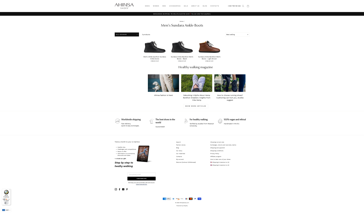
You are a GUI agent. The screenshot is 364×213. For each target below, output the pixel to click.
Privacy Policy (214, 153)
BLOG (205, 6)
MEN (164, 6)
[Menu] (9, 190)
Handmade (228, 124)
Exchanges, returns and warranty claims (223, 145)
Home (181, 21)
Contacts (179, 156)
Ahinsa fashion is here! (163, 95)
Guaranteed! (160, 127)
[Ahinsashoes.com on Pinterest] (127, 189)
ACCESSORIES (175, 6)
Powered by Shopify (182, 205)
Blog (177, 148)
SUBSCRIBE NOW (141, 178)
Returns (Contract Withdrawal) (186, 162)
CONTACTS (214, 6)
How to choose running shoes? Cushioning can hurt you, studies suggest (230, 97)
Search (178, 142)
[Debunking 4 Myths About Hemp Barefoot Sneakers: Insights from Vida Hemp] (196, 83)
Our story (179, 150)
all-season (121, 34)
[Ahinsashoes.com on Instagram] (116, 189)
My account (180, 159)
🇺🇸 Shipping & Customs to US (219, 162)
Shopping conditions (216, 150)
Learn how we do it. (141, 184)
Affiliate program (215, 156)
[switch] (6, 203)
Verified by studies (196, 124)
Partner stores (180, 145)
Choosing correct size (217, 142)
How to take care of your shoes (220, 159)
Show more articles (195, 106)
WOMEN (156, 6)
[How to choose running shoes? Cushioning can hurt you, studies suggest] (230, 83)
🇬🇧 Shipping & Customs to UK (219, 165)
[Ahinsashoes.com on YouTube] (123, 189)
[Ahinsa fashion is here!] (163, 83)
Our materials (180, 153)
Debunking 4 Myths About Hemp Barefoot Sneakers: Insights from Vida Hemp (196, 97)
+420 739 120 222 (234, 6)
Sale (186, 6)
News (147, 6)
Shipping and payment (217, 148)
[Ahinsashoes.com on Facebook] (119, 189)
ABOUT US (195, 6)
